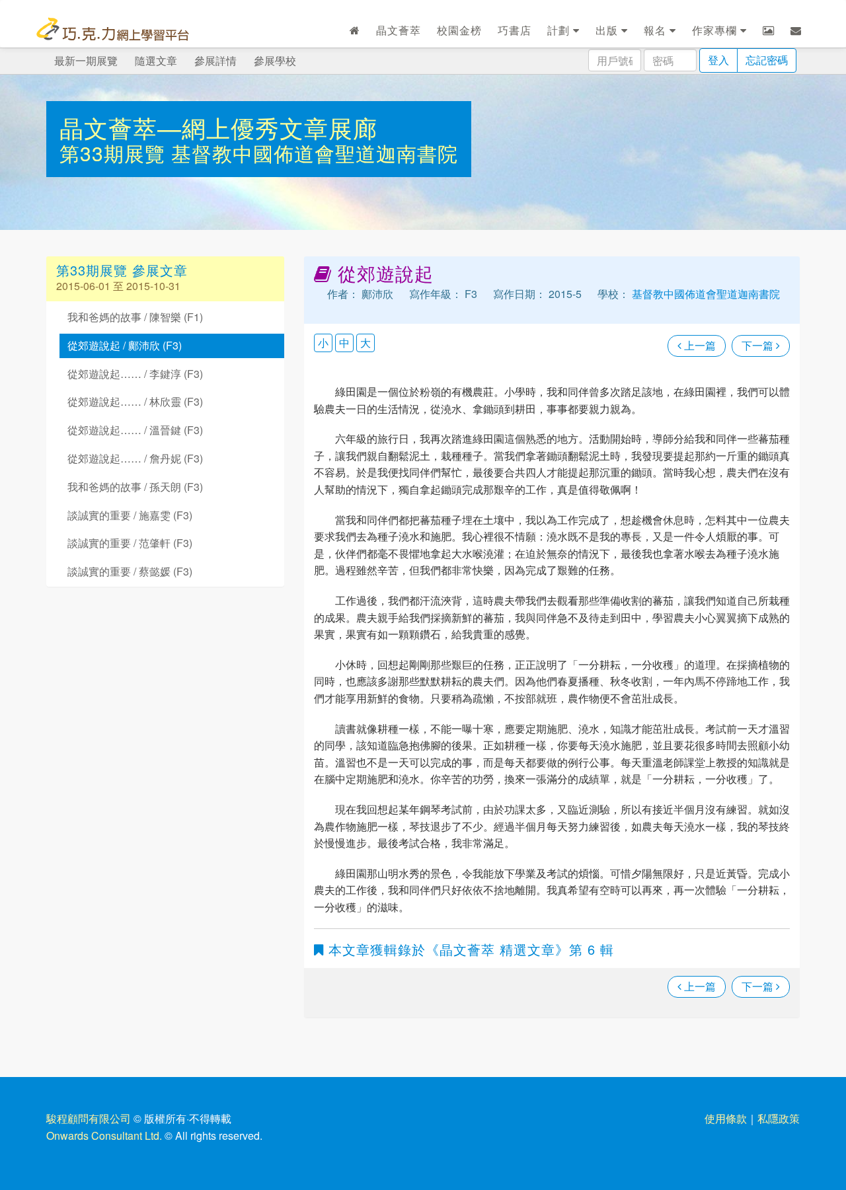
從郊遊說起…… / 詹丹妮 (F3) (135, 458)
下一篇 (759, 345)
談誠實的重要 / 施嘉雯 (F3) (129, 515)
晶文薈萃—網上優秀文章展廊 (218, 127)
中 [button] (344, 342)
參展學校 (275, 60)
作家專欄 (716, 30)
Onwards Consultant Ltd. (104, 1135)
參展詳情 (215, 60)
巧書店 (514, 30)
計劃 (560, 30)
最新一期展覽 (86, 60)
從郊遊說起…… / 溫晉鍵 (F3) (135, 429)
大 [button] (365, 342)
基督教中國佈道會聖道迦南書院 (314, 153)
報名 (657, 30)
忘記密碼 (767, 59)
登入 (718, 59)
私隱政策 (778, 1118)
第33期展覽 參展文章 (122, 269)
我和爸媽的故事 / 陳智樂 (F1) (135, 316)
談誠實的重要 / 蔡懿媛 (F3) (129, 571)
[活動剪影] (769, 30)
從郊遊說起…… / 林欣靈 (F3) (135, 401)
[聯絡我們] (796, 30)
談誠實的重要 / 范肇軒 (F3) (129, 542)
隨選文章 (156, 60)
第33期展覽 (115, 153)
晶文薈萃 (398, 30)
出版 (608, 30)
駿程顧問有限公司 (88, 1118)
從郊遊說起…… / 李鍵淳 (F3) (135, 373)
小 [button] (323, 342)
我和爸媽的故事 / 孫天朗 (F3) (135, 486)
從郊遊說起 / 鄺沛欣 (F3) (124, 345)
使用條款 (726, 1118)
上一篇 (698, 345)
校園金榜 (459, 30)
